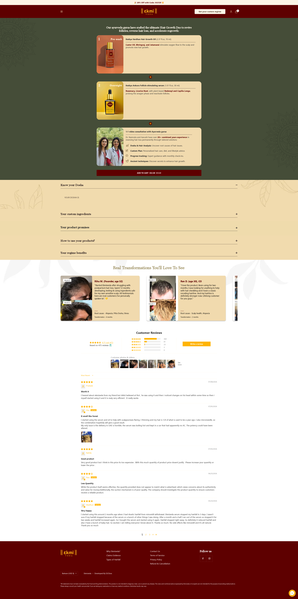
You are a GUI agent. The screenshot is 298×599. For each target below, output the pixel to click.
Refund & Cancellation (160, 563)
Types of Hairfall (113, 559)
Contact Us (155, 551)
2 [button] (145, 534)
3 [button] (149, 534)
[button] (136, 339)
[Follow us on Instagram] (209, 558)
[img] (87, 382)
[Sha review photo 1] (86, 437)
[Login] (231, 11)
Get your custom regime (210, 11)
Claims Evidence (113, 555)
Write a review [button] (196, 344)
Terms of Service (157, 555)
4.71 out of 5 (107, 342)
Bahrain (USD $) (68, 573)
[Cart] (236, 11)
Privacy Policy (156, 559)
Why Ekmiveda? (113, 551)
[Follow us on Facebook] (203, 558)
